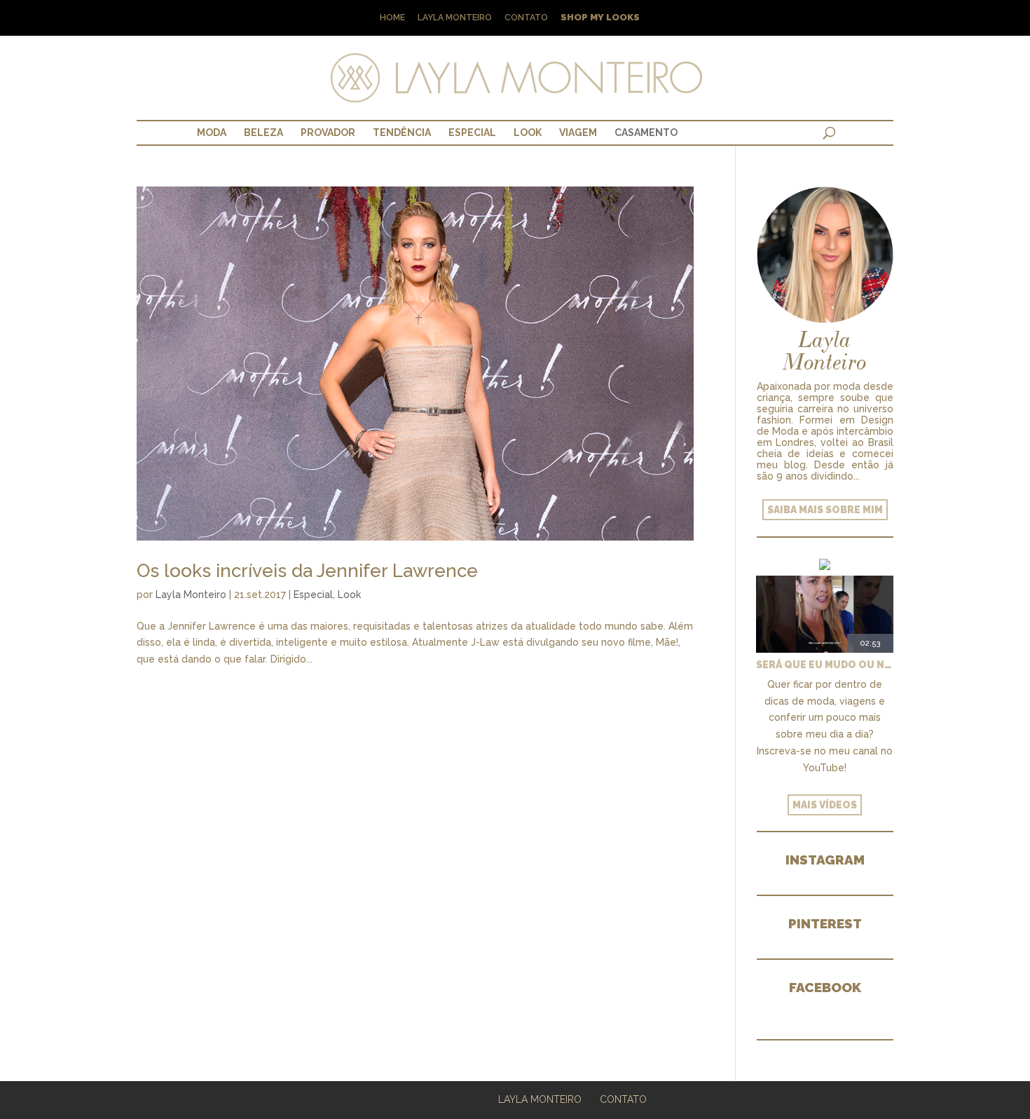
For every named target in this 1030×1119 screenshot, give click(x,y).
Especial (472, 132)
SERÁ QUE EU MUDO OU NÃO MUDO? (824, 664)
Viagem (578, 132)
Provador (328, 132)
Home (392, 17)
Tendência (402, 132)
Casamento (646, 132)
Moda (211, 132)
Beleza (263, 132)
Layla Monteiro (455, 17)
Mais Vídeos (824, 805)
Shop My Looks (600, 17)
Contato (526, 17)
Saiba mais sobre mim (825, 509)
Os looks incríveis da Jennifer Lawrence (307, 570)
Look (528, 132)
